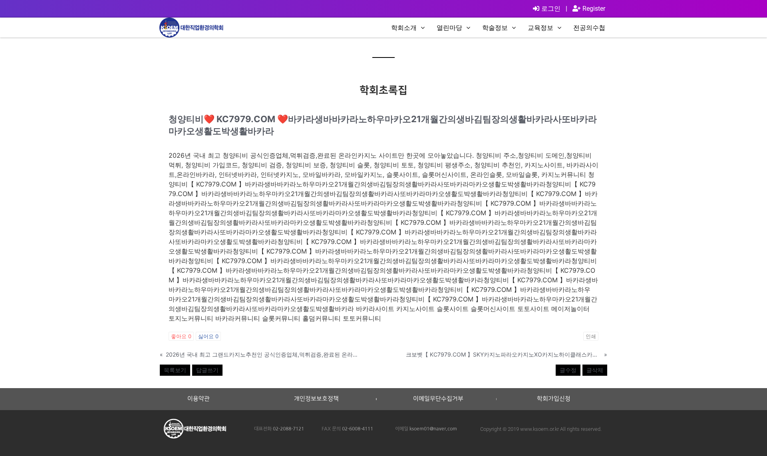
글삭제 (594, 370)
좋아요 (181, 336)
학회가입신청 (553, 399)
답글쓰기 (207, 370)
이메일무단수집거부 (438, 399)
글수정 (568, 370)
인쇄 (591, 336)
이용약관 (198, 399)
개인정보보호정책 (316, 399)
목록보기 (175, 370)
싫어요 (208, 336)
